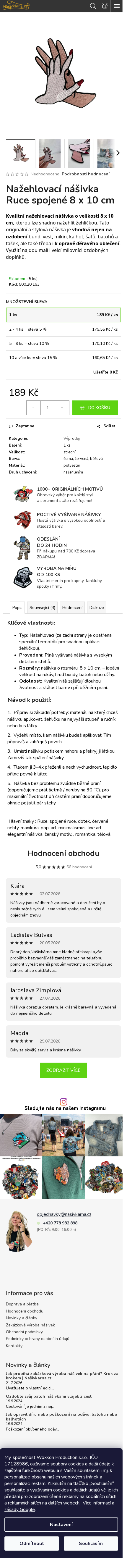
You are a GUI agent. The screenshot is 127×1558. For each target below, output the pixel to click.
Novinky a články (21, 1318)
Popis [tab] (17, 607)
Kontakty (14, 1346)
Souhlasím (91, 1543)
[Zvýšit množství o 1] (62, 408)
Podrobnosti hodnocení (86, 174)
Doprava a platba (22, 1304)
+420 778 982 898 (60, 1223)
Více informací (97, 1503)
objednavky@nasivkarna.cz (64, 1214)
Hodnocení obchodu (63, 853)
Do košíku (99, 407)
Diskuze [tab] (96, 607)
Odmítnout (31, 1543)
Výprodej (72, 438)
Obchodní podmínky (24, 1332)
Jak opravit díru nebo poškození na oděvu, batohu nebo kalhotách (61, 1416)
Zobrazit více (63, 1070)
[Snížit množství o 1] (34, 408)
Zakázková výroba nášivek (30, 1325)
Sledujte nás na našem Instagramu (65, 1108)
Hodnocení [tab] (72, 607)
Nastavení (61, 1524)
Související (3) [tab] (42, 607)
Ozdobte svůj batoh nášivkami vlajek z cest (49, 1396)
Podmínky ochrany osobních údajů (37, 1339)
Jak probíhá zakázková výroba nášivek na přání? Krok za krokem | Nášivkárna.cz (62, 1376)
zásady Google (19, 1509)
